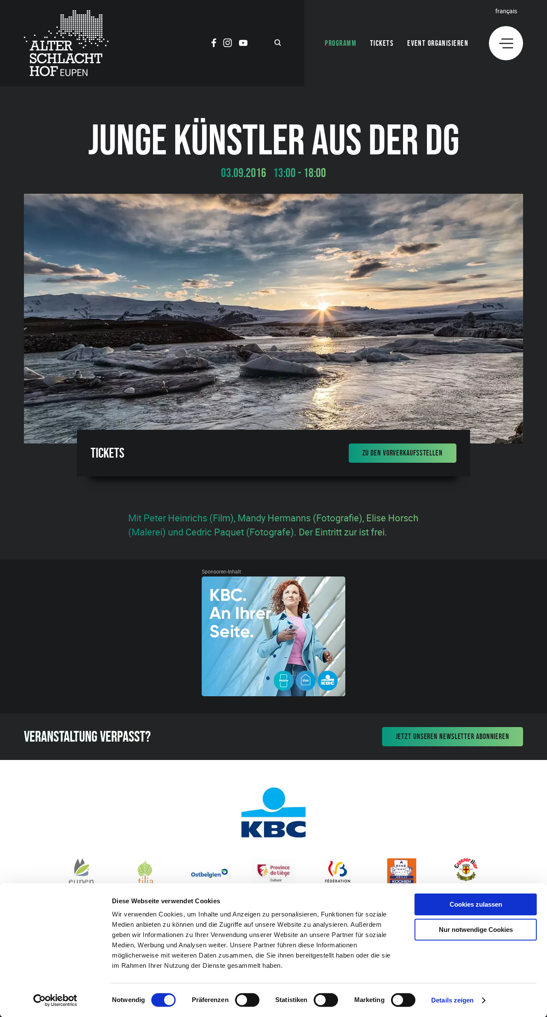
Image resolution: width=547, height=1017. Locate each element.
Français (506, 11)
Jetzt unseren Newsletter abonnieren (453, 736)
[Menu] (506, 43)
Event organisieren (437, 43)
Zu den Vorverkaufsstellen (402, 453)
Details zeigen (452, 1000)
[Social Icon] (214, 44)
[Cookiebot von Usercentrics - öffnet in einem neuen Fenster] (55, 1000)
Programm (340, 43)
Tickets (382, 43)
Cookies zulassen (476, 904)
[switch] (247, 1000)
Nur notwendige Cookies (476, 929)
